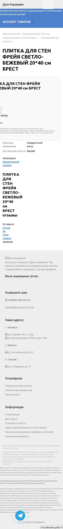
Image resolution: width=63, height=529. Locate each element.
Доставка (11, 418)
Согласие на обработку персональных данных (26, 483)
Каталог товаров (17, 21)
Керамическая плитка (18, 385)
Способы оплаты (15, 423)
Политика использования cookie (13, 481)
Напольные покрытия (18, 390)
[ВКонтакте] (31, 284)
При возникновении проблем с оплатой (29, 431)
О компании (12, 414)
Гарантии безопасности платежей (25, 427)
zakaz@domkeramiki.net (19, 307)
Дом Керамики (36, 522)
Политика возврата (17, 436)
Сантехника (12, 394)
